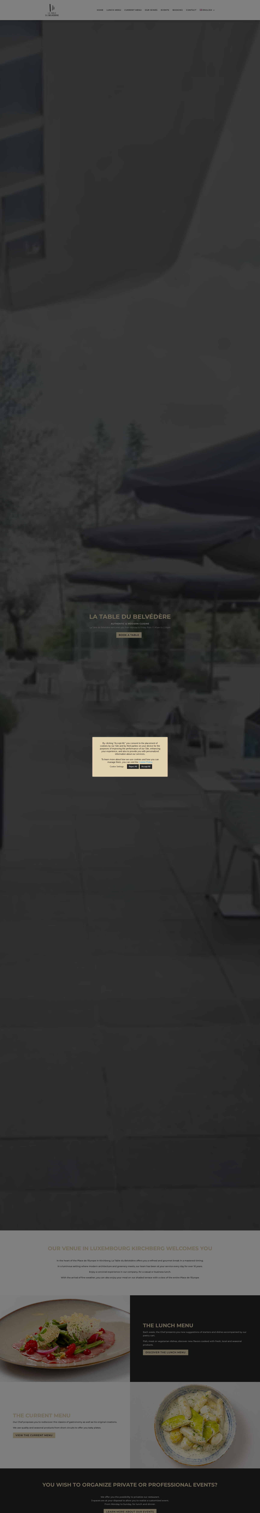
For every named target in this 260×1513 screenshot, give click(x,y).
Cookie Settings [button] (117, 766)
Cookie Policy (145, 762)
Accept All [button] (145, 766)
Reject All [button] (133, 766)
